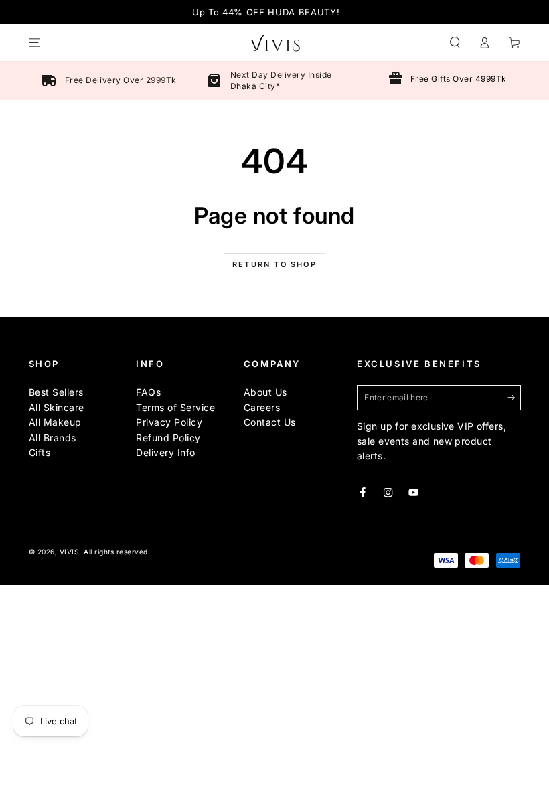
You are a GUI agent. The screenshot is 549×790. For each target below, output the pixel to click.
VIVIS (70, 552)
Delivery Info (165, 452)
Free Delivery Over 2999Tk (121, 80)
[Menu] (35, 42)
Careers (262, 407)
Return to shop (274, 264)
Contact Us (270, 422)
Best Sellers (56, 392)
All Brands (52, 437)
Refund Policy (168, 437)
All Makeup (55, 422)
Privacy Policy (169, 422)
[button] (455, 42)
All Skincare (56, 407)
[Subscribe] (514, 397)
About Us (265, 392)
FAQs (148, 392)
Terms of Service (175, 407)
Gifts (40, 452)
